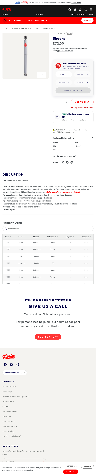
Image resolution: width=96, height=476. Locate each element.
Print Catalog (8, 431)
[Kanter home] (4, 20)
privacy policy (27, 470)
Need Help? (7, 391)
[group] (25, 57)
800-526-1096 (48, 336)
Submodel (51, 237)
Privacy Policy (8, 421)
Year (7, 237)
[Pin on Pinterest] (71, 162)
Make (20, 237)
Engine (39, 14)
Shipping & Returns (10, 411)
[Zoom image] (25, 56)
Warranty (6, 416)
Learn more (76, 2)
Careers (6, 406)
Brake (5, 14)
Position (85, 237)
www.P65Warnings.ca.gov (63, 132)
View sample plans (66, 51)
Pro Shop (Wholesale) (11, 436)
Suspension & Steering (82, 14)
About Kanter (8, 401)
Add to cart (82, 102)
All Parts (5, 28)
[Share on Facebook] (67, 162)
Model (36, 237)
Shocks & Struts (35, 28)
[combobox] (64, 74)
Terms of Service (9, 426)
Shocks (45, 28)
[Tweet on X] (62, 162)
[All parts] (91, 9)
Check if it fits (73, 90)
